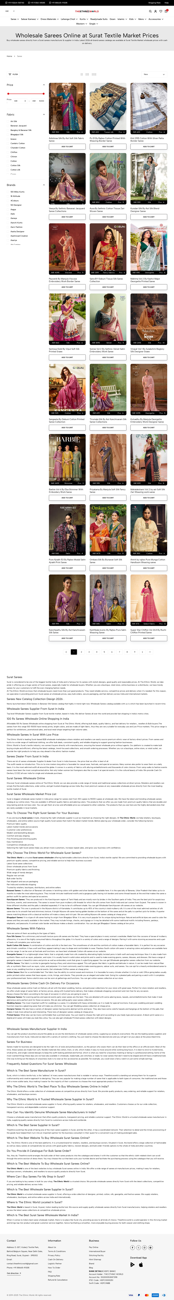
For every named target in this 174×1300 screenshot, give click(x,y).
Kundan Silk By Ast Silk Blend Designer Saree (144, 209)
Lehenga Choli (68, 19)
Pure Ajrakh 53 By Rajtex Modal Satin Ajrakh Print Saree (67, 560)
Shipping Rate (54, 1276)
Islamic (121, 19)
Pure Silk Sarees (14, 936)
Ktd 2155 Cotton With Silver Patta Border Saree (147, 139)
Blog (91, 1268)
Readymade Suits (99, 19)
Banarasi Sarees (14, 890)
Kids (131, 19)
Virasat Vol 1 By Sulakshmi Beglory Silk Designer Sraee (147, 350)
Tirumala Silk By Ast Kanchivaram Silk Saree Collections (108, 420)
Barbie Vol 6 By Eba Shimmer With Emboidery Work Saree (66, 490)
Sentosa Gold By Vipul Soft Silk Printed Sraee (64, 350)
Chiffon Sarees (13, 963)
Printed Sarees (13, 1015)
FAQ (50, 1272)
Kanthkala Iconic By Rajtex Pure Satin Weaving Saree (108, 631)
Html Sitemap (95, 1259)
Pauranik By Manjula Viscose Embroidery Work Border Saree (64, 280)
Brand (91, 1263)
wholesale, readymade (69, 1056)
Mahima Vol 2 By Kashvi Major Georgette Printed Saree (145, 280)
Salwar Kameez (28, 19)
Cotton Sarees (13, 972)
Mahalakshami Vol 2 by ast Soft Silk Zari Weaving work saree (147, 490)
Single (92, 23)
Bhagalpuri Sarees (15, 917)
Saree (13, 19)
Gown (112, 19)
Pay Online (93, 1247)
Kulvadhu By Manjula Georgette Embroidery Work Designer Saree (147, 420)
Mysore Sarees (13, 908)
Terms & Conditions (57, 1251)
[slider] (8, 94)
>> (150, 652)
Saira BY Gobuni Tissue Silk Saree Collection (106, 280)
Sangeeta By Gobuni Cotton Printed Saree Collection (66, 420)
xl (64, 479)
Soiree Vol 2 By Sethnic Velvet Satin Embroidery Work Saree (107, 350)
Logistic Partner (55, 1263)
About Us (52, 1247)
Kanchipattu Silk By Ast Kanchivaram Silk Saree (67, 631)
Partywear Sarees (14, 997)
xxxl (76, 479)
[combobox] (10, 11)
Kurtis (83, 19)
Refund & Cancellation (58, 1280)
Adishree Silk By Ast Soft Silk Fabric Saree (66, 139)
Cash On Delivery (55, 1259)
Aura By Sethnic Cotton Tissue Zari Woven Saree (107, 209)
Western (80, 23)
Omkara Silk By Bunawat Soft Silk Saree (106, 560)
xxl (70, 479)
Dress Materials (48, 19)
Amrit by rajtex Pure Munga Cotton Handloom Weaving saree (147, 560)
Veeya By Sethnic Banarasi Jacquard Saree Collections (67, 209)
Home (9, 56)
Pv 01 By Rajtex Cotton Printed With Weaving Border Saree (107, 139)
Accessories (155, 19)
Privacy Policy (54, 1255)
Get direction (13, 1273)
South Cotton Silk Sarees (18, 945)
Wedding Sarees (14, 1003)
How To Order (54, 1268)
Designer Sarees (14, 1009)
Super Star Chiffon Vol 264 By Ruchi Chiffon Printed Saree (148, 631)
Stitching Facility (96, 1255)
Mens (141, 19)
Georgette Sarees (14, 954)
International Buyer (97, 1251)
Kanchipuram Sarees (16, 899)
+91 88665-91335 (21, 1268)
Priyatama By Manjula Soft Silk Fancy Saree (107, 490)
